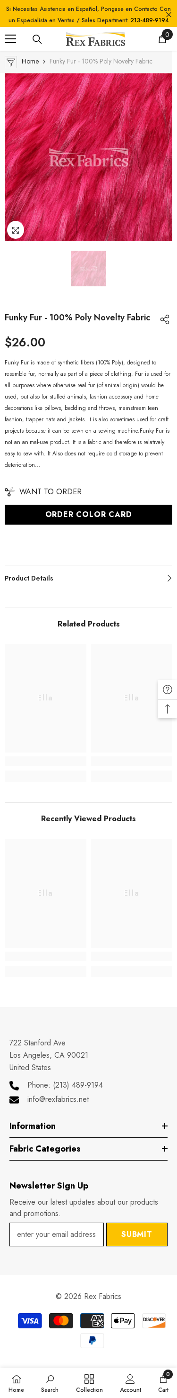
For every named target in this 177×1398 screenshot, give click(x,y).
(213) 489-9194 (78, 1085)
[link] (45, 761)
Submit (136, 1234)
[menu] (10, 39)
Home (30, 61)
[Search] (37, 39)
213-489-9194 (149, 20)
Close (168, 14)
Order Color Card (88, 514)
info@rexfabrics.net (58, 1099)
